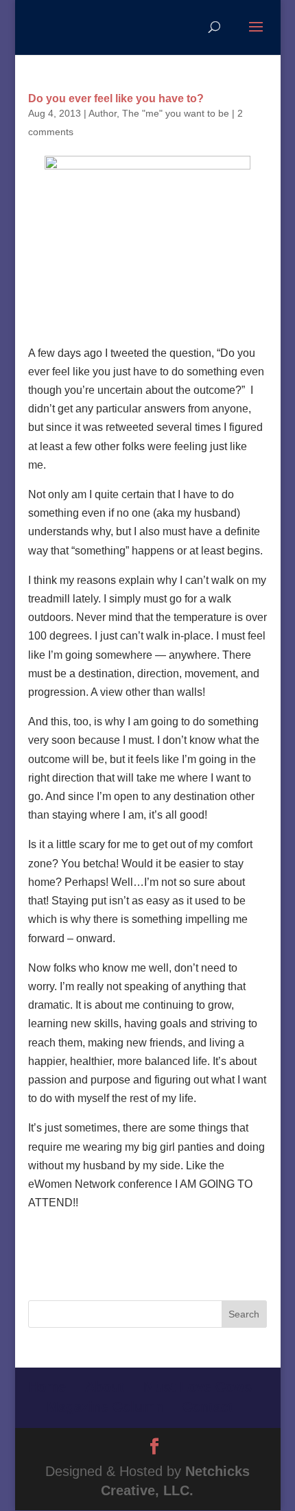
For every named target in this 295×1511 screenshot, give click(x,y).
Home (47, 1386)
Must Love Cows (197, 1386)
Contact (207, 1406)
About (104, 1386)
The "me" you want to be (175, 113)
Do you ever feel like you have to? (116, 98)
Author (102, 113)
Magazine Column (105, 1406)
